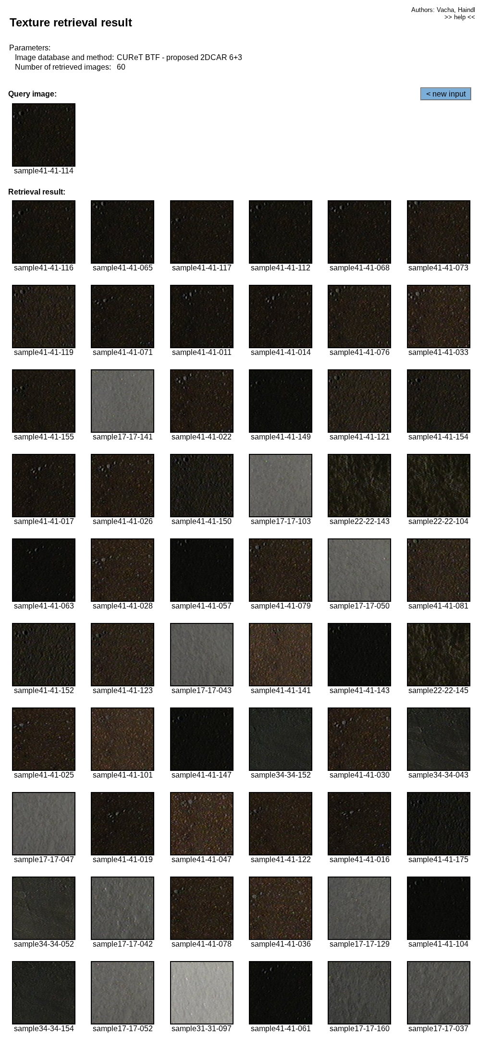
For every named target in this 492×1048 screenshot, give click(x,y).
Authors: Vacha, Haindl (443, 9)
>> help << (459, 17)
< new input (446, 94)
